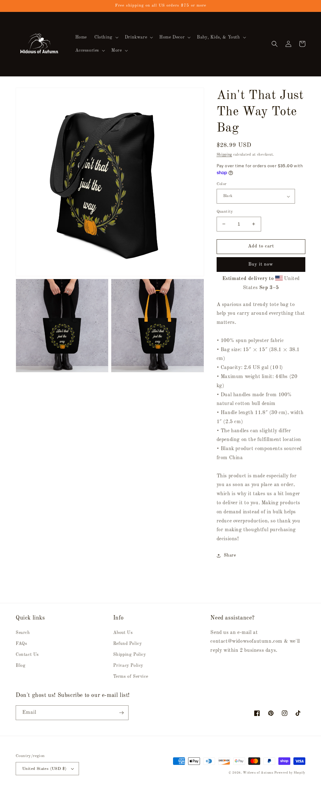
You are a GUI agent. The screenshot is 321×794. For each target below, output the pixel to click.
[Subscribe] (121, 712)
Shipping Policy (129, 654)
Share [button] (230, 555)
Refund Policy (127, 643)
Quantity (225, 212)
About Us (123, 633)
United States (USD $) (44, 769)
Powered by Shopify (289, 772)
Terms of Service (130, 676)
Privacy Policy (128, 665)
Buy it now (260, 264)
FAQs (21, 643)
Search (23, 633)
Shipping (224, 155)
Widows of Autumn (258, 772)
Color (222, 184)
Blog (20, 665)
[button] (106, 37)
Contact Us (27, 654)
